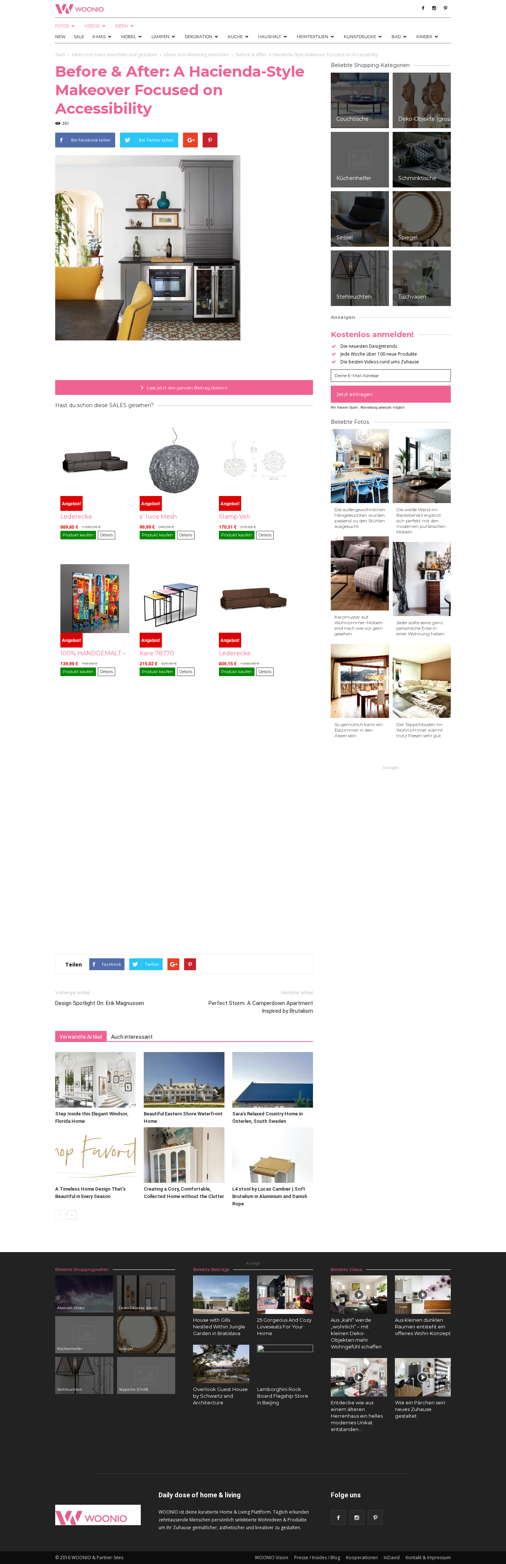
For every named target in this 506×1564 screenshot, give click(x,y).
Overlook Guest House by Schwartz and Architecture (220, 1395)
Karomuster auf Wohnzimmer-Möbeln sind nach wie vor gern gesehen (358, 625)
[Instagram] (434, 8)
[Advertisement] (184, 361)
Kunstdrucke (360, 36)
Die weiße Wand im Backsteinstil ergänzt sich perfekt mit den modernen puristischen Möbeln (421, 521)
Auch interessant (132, 1037)
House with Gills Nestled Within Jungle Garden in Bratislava (219, 1326)
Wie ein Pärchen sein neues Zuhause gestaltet (420, 1409)
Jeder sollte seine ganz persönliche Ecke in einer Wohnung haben (420, 628)
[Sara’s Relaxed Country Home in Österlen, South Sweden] (272, 1080)
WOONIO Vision (271, 1557)
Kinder (424, 36)
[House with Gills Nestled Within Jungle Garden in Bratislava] (221, 1294)
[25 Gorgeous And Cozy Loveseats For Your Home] (285, 1294)
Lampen (160, 36)
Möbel (128, 36)
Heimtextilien (312, 36)
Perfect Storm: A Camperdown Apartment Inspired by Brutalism (261, 1007)
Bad (396, 36)
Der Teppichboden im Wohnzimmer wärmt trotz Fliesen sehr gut (419, 730)
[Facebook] (423, 8)
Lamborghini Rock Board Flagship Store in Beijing (282, 1395)
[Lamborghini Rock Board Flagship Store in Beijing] (285, 1373)
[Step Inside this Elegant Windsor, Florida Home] (95, 1080)
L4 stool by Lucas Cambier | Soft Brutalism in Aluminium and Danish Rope (269, 1196)
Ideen (121, 26)
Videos (92, 26)
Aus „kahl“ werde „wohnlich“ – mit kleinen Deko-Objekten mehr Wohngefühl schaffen (356, 1333)
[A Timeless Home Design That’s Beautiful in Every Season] (95, 1155)
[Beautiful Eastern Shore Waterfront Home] (184, 1080)
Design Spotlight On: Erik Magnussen (99, 1003)
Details (106, 535)
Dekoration (198, 36)
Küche (235, 36)
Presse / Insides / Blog (317, 1557)
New (60, 36)
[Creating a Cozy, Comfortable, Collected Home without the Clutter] (184, 1155)
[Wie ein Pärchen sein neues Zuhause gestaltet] (423, 1377)
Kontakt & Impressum (428, 1557)
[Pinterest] (445, 8)
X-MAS (99, 36)
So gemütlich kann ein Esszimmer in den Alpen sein (358, 730)
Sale (79, 36)
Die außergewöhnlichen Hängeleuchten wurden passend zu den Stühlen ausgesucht (359, 518)
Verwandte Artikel (81, 1037)
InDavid (392, 1557)
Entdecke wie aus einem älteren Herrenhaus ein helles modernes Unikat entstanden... (357, 1416)
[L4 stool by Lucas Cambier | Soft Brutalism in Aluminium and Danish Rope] (272, 1155)
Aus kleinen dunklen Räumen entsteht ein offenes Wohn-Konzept (423, 1326)
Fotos (62, 26)
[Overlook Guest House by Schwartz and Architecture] (221, 1364)
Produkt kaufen (78, 535)
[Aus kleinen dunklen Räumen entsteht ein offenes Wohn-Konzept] (423, 1294)
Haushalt (269, 36)
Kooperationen (362, 1557)
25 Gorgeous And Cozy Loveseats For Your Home (284, 1326)
